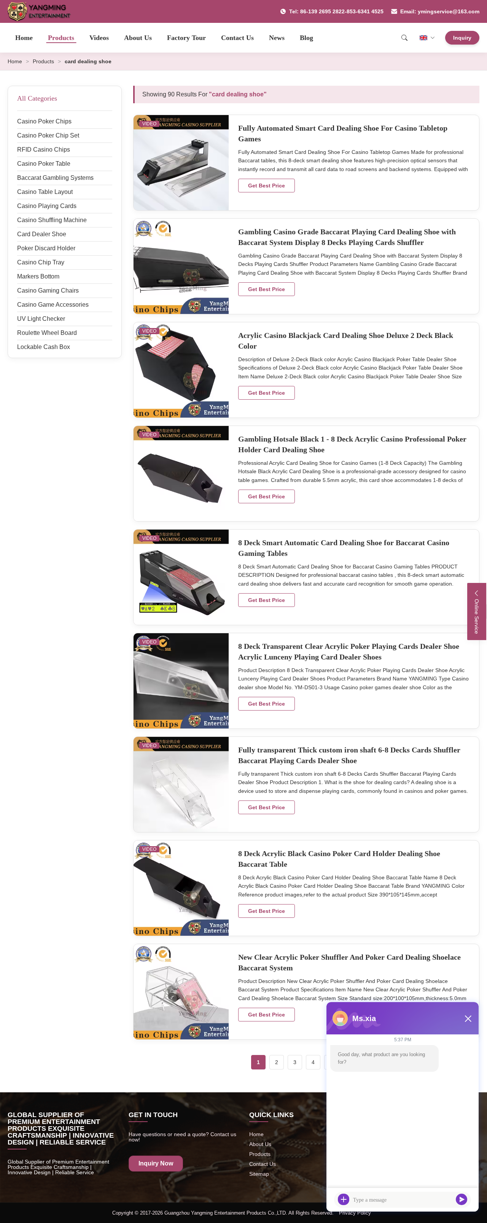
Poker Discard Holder (46, 248)
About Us (138, 38)
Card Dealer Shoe (41, 234)
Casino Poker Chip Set (48, 135)
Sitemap (259, 1174)
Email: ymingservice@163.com (439, 11)
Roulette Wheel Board (47, 333)
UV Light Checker (41, 318)
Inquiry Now (155, 1163)
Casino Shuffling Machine (52, 220)
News (277, 38)
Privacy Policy (355, 1213)
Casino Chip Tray (40, 262)
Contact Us (237, 38)
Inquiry (462, 38)
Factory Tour (186, 38)
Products (61, 38)
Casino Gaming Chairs (48, 290)
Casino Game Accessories (53, 304)
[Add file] (343, 1199)
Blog (306, 38)
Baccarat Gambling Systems (55, 177)
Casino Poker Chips (44, 121)
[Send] (461, 1199)
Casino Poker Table (43, 163)
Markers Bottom (38, 276)
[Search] (404, 37)
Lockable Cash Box (43, 347)
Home (24, 38)
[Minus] (468, 1018)
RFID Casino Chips (43, 149)
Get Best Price (266, 185)
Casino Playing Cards (46, 206)
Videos (99, 38)
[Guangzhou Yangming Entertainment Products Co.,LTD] (42, 11)
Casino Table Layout (45, 192)
